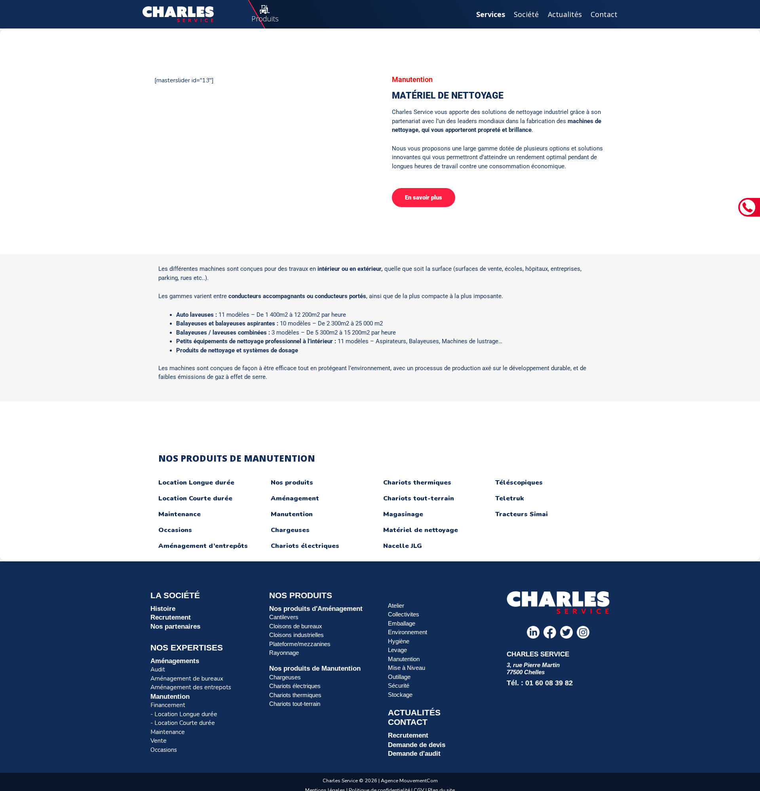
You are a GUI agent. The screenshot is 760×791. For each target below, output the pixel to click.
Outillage (399, 676)
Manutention (292, 514)
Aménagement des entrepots (190, 687)
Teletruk (509, 498)
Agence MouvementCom (409, 780)
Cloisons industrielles (296, 634)
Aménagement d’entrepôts (203, 546)
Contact (604, 14)
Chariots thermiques (417, 482)
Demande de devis (416, 744)
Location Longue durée (196, 482)
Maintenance (179, 514)
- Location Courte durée (182, 723)
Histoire (162, 608)
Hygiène (398, 641)
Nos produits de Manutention (315, 668)
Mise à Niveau (406, 667)
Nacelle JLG (402, 546)
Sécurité (398, 685)
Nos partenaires (175, 626)
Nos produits (292, 482)
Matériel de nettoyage (420, 530)
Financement (167, 705)
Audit (157, 669)
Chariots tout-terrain (418, 498)
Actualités (565, 14)
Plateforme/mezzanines (300, 644)
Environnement (407, 632)
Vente (158, 741)
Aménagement (295, 498)
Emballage (401, 623)
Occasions (175, 530)
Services (490, 14)
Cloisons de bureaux (295, 626)
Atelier (396, 605)
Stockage (400, 694)
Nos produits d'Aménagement (316, 608)
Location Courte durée (195, 498)
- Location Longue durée (183, 714)
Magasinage (403, 514)
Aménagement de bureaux (186, 679)
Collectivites (403, 614)
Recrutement (170, 617)
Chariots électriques (305, 546)
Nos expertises (186, 647)
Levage (397, 649)
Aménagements (174, 660)
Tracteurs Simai (521, 514)
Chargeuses (290, 530)
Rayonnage (284, 652)
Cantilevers (283, 617)
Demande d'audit (414, 753)
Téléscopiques (519, 482)
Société (526, 14)
